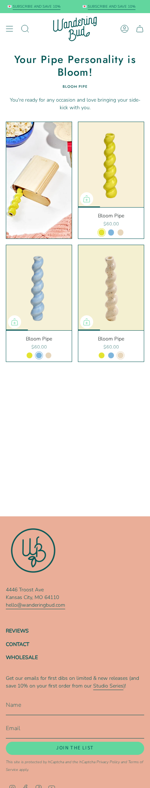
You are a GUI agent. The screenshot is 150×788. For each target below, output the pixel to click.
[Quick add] (86, 198)
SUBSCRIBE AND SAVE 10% (34, 6)
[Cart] (139, 28)
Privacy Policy (108, 762)
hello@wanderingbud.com (35, 605)
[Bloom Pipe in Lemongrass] (111, 164)
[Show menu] (9, 28)
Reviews (17, 630)
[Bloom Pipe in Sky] (39, 287)
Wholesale (22, 657)
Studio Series (108, 685)
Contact (17, 644)
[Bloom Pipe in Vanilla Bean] (111, 287)
